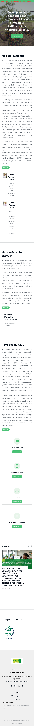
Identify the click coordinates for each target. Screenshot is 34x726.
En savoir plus (16, 451)
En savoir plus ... (17, 36)
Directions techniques (17, 522)
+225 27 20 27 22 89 (17, 672)
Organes (17, 497)
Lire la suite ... (6, 167)
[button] (9, 45)
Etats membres (17, 448)
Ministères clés (17, 473)
